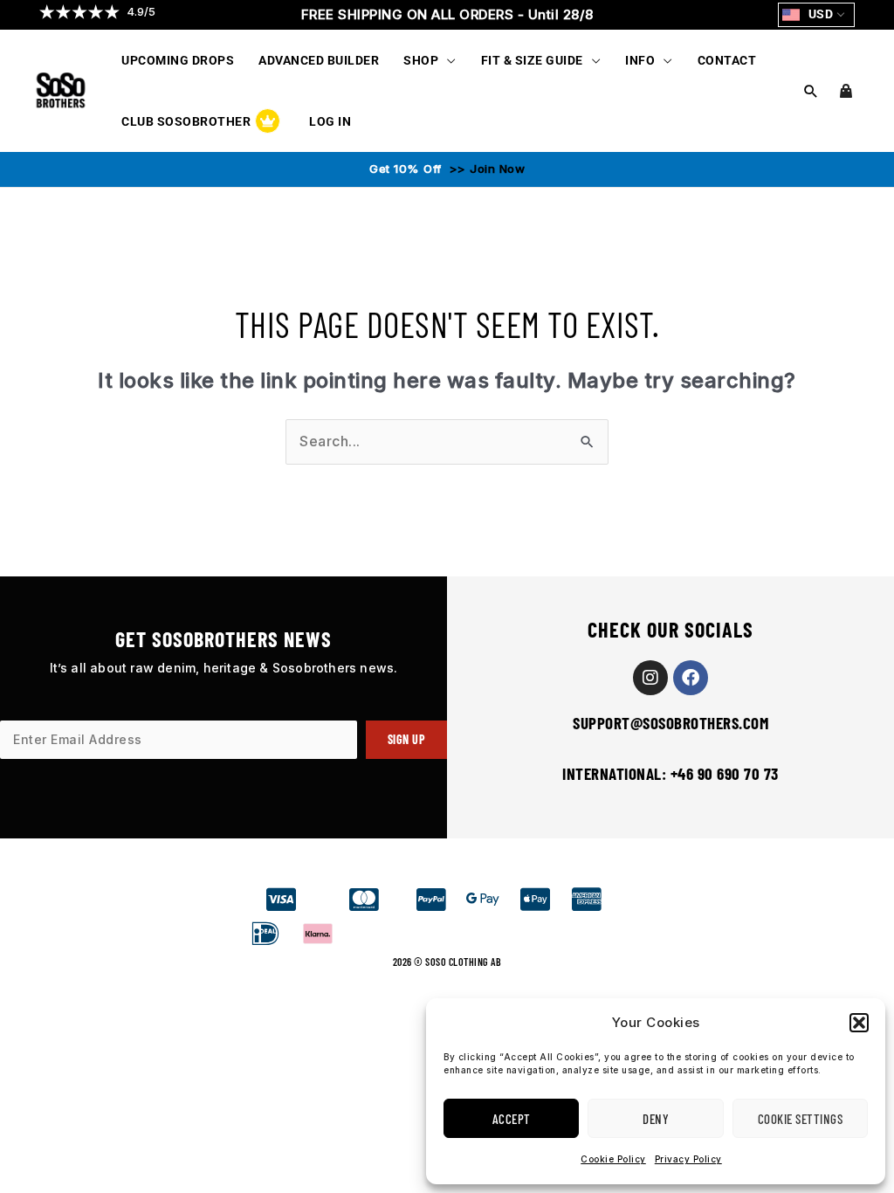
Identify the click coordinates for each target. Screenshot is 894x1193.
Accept (511, 1119)
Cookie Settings (800, 1119)
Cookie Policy (613, 1159)
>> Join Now (485, 169)
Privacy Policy (688, 1159)
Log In (330, 121)
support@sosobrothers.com (670, 723)
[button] (859, 1022)
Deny (656, 1119)
